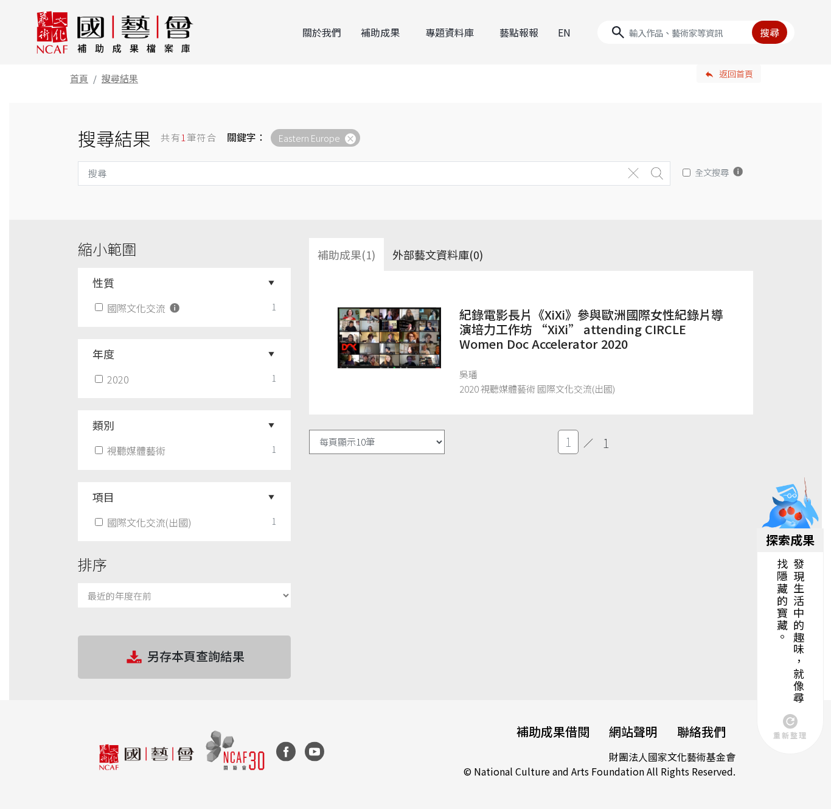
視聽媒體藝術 (136, 450)
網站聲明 (633, 731)
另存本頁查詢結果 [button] (196, 656)
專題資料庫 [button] (449, 32)
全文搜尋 (712, 172)
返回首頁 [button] (736, 74)
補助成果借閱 (552, 731)
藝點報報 (518, 32)
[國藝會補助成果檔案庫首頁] (115, 32)
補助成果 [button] (380, 32)
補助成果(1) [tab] (346, 254)
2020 (118, 379)
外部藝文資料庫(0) (437, 254)
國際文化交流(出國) (149, 522)
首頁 (79, 78)
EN (564, 32)
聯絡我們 (701, 731)
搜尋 (769, 32)
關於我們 (321, 32)
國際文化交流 (137, 308)
